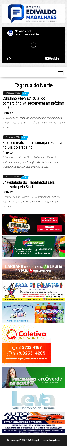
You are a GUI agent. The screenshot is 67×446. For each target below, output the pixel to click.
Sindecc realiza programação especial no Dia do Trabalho (32, 145)
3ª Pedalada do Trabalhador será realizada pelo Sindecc (28, 184)
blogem (10, 113)
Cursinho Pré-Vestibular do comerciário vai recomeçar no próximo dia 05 (33, 103)
